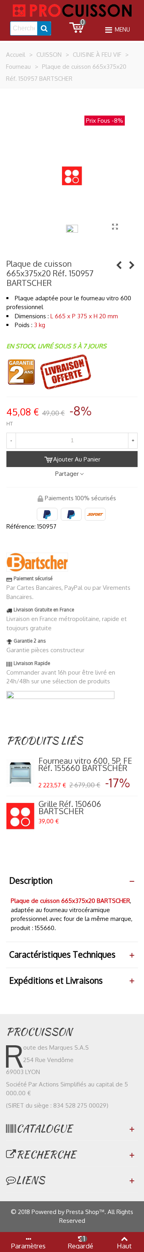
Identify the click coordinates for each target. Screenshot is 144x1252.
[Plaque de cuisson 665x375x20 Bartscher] (115, 226)
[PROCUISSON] (72, 10)
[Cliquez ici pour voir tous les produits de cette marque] (37, 562)
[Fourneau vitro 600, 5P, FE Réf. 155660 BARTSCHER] (119, 265)
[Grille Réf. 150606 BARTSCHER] (20, 816)
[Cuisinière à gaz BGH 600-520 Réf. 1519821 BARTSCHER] (132, 265)
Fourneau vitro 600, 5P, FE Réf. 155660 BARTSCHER (85, 764)
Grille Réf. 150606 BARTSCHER (69, 807)
